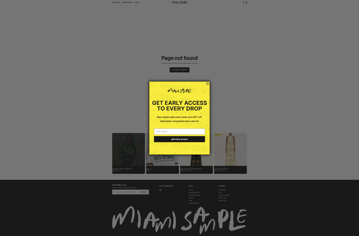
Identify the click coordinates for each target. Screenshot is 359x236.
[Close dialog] (207, 83)
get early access (179, 139)
